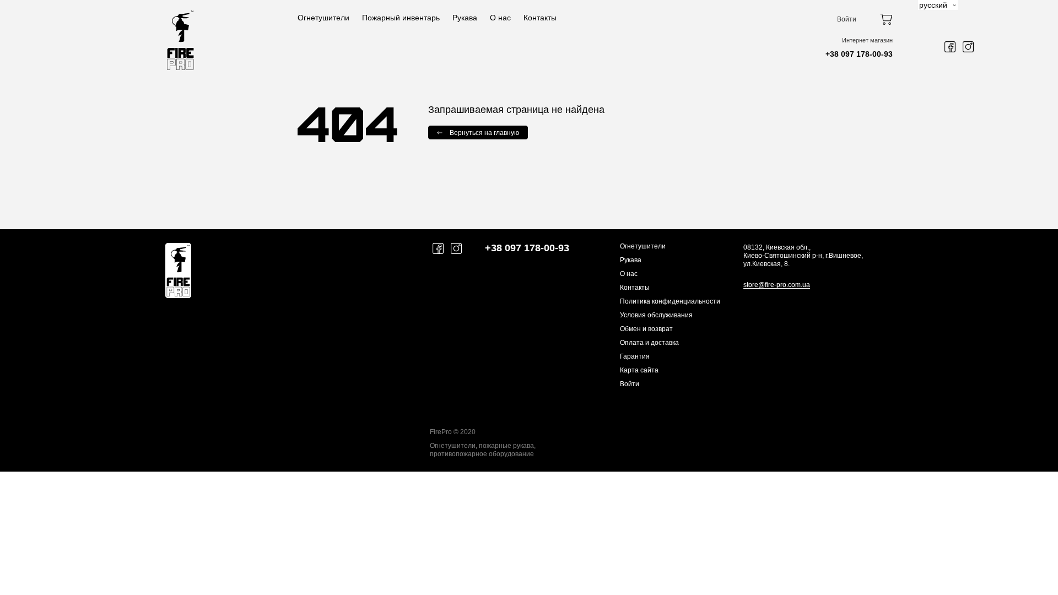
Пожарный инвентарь (401, 17)
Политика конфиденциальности (670, 301)
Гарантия (635, 356)
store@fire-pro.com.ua (776, 285)
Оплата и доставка (649, 342)
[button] (938, 5)
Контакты (540, 17)
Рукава (464, 17)
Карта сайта (639, 370)
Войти (846, 19)
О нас (500, 17)
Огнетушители (323, 17)
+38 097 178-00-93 (859, 54)
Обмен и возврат (646, 329)
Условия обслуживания (656, 315)
